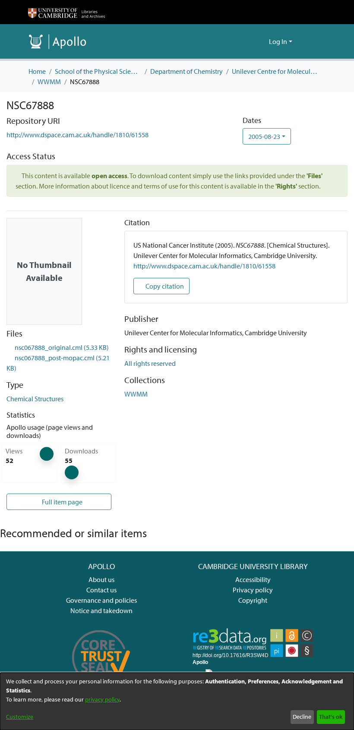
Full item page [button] (61, 501)
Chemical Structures (34, 398)
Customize (19, 717)
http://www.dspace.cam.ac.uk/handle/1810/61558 (77, 134)
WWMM (49, 81)
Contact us (101, 589)
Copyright (252, 600)
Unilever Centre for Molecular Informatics (275, 71)
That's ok (330, 717)
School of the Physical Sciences (98, 71)
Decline (302, 717)
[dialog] (177, 701)
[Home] (66, 12)
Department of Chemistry (186, 71)
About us (101, 579)
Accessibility (253, 579)
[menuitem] (261, 41)
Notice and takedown (101, 610)
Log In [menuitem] (278, 41)
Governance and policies (101, 600)
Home (37, 71)
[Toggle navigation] (314, 41)
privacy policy (102, 699)
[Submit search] (248, 41)
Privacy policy (253, 589)
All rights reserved (150, 363)
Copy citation (164, 286)
